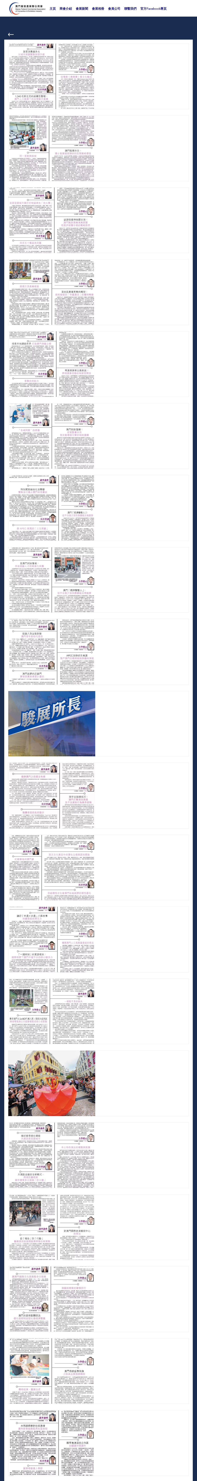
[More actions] (181, 51)
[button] (66, 9)
